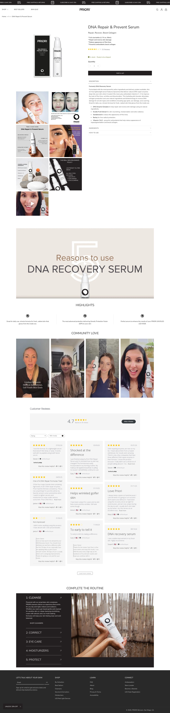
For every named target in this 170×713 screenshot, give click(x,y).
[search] (157, 10)
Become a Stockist (131, 689)
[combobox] (38, 436)
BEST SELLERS (19, 9)
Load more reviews (85, 573)
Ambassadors (129, 682)
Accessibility (94, 695)
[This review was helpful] (56, 507)
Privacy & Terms (95, 692)
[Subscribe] (46, 682)
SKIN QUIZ (34, 9)
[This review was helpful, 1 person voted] (94, 514)
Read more (131, 464)
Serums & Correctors (62, 692)
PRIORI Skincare (137, 710)
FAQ (91, 682)
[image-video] (85, 263)
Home (4, 16)
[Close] (20, 706)
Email (19, 682)
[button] (120, 73)
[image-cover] (32, 203)
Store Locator (129, 685)
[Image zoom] (49, 57)
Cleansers (58, 689)
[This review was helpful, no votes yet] (56, 466)
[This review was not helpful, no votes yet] (60, 466)
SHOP (4, 9)
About (92, 685)
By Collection (59, 682)
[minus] (90, 66)
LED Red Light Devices (62, 698)
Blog (91, 689)
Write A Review (128, 421)
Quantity (91, 61)
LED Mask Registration (132, 692)
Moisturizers (59, 695)
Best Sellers (59, 685)
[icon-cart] (166, 9)
